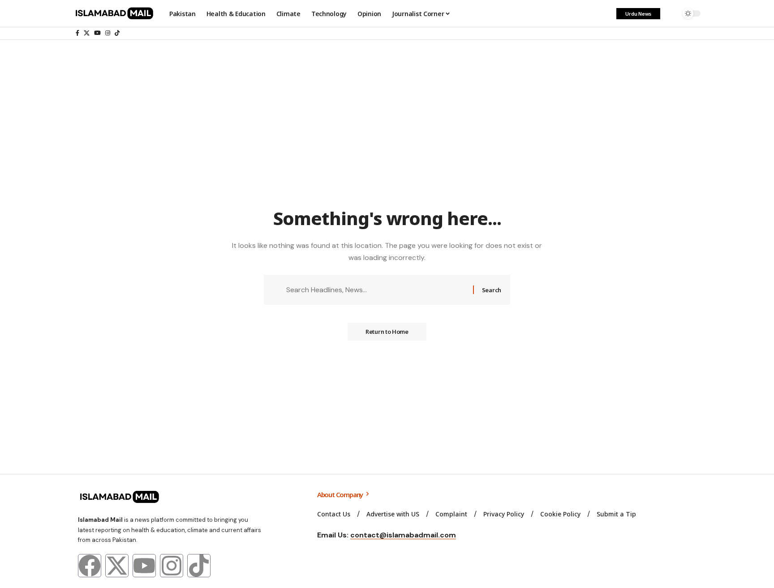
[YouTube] (97, 33)
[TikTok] (117, 33)
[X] (87, 33)
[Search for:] (376, 290)
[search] (671, 13)
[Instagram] (107, 33)
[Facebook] (77, 33)
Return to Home (387, 332)
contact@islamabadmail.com (403, 535)
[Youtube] (144, 565)
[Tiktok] (199, 565)
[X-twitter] (117, 565)
